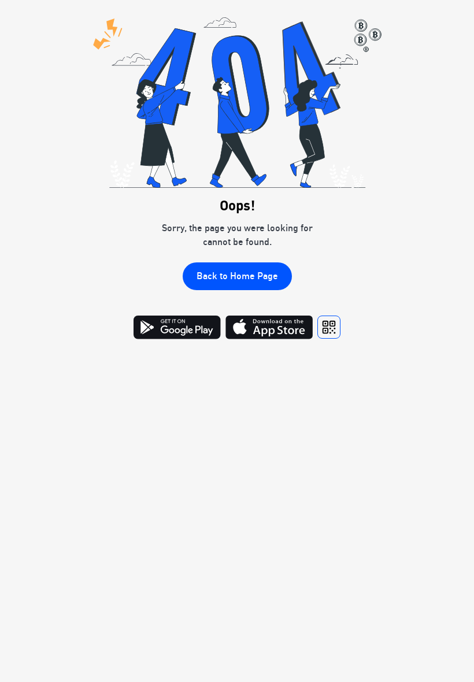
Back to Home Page (237, 275)
